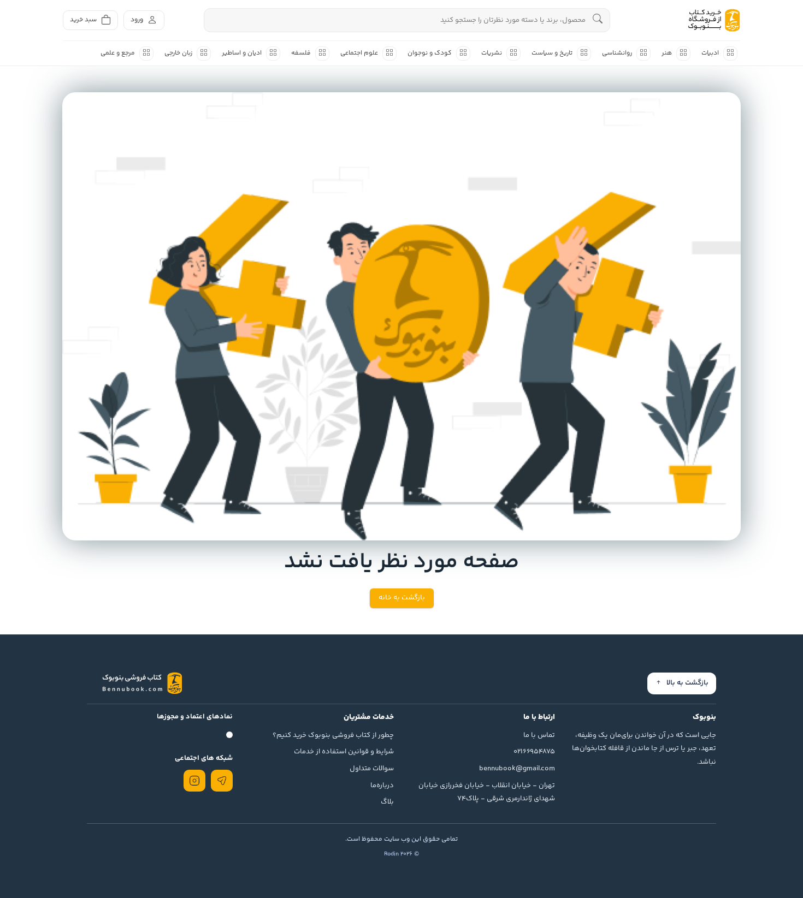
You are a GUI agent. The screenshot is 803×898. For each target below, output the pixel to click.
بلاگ (387, 801)
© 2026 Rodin (401, 854)
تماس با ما (539, 735)
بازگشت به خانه (402, 597)
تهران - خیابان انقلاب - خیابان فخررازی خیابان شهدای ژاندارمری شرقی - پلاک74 (486, 792)
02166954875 (534, 751)
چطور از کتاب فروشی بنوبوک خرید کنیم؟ (333, 735)
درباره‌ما (382, 785)
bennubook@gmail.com (517, 768)
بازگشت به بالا (687, 682)
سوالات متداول (372, 768)
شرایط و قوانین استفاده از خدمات (344, 751)
